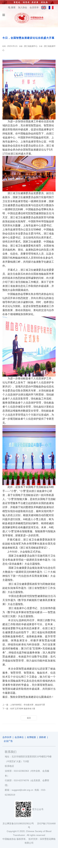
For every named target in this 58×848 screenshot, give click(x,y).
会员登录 (34, 7)
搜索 (12, 7)
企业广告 (8, 741)
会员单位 (19, 737)
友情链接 (31, 737)
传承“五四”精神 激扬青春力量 (22, 708)
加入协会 (22, 7)
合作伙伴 (6, 737)
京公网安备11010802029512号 (20, 823)
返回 (29, 718)
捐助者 (42, 737)
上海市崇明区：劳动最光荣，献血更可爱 (27, 705)
